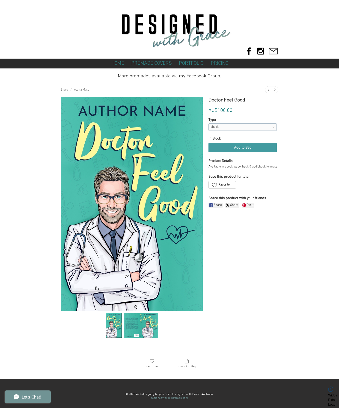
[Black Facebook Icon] (249, 51)
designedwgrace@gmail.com (169, 398)
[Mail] (273, 51)
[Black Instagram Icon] (260, 51)
